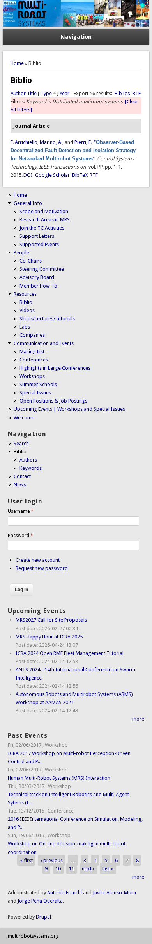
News (20, 484)
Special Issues (35, 393)
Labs (24, 327)
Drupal (43, 917)
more (138, 719)
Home (17, 63)
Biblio (25, 302)
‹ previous (52, 860)
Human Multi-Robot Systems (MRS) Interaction (59, 778)
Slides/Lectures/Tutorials (47, 319)
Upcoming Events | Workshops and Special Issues (69, 409)
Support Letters (36, 236)
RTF (137, 93)
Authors (28, 460)
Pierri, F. (83, 142)
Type (46, 93)
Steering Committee (41, 269)
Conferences (33, 360)
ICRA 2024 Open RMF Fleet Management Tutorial (70, 653)
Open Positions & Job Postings (53, 401)
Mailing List (31, 351)
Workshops (32, 376)
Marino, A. (51, 142)
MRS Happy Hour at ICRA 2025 (49, 637)
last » (107, 869)
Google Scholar (52, 175)
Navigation (76, 36)
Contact (22, 476)
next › (88, 869)
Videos (27, 310)
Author (18, 93)
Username (21, 511)
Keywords (30, 468)
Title (32, 93)
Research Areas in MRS (44, 220)
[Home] (76, 25)
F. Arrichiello (24, 142)
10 (58, 869)
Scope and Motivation (43, 211)
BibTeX (122, 93)
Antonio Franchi (64, 892)
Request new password (42, 568)
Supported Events (39, 244)
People (21, 252)
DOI (28, 175)
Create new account (38, 560)
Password (20, 535)
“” (73, 150)
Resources (25, 294)
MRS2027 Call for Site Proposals (51, 620)
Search (21, 443)
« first (26, 860)
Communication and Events (44, 343)
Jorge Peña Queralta (40, 901)
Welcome (24, 418)
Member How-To (38, 286)
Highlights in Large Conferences (54, 368)
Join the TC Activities (41, 228)
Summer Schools (38, 384)
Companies (32, 335)
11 (71, 869)
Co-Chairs (30, 261)
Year (64, 93)
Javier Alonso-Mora (114, 892)
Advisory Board (36, 277)
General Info (28, 203)
